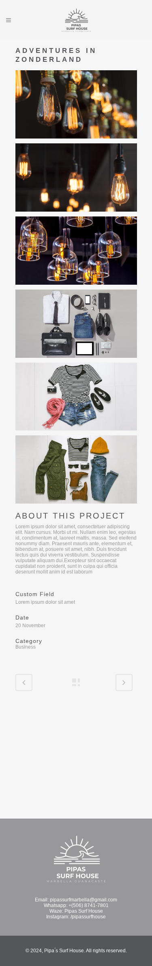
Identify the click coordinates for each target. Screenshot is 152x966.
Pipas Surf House (83, 911)
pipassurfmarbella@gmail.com (83, 900)
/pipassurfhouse (88, 917)
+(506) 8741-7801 (89, 905)
